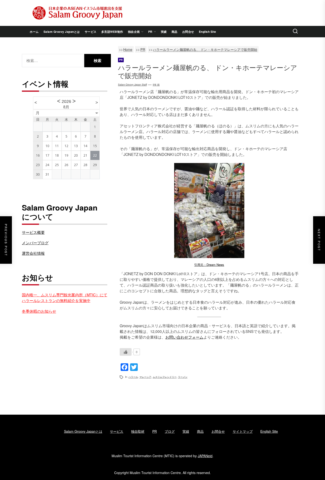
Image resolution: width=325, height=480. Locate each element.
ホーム (34, 31)
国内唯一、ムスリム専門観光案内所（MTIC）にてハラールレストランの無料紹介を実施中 (64, 297)
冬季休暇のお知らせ (39, 311)
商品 (174, 31)
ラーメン (182, 377)
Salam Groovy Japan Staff (132, 84)
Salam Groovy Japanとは (62, 31)
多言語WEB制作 (112, 31)
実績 (164, 31)
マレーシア (145, 377)
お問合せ (188, 31)
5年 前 (156, 84)
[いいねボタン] (126, 352)
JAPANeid (205, 455)
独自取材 (137, 431)
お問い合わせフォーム (184, 337)
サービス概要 (33, 232)
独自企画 (134, 31)
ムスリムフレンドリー (165, 377)
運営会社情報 (33, 253)
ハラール (133, 377)
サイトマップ (243, 431)
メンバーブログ (35, 242)
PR (150, 31)
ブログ (170, 431)
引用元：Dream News (209, 264)
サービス (91, 31)
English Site (207, 31)
